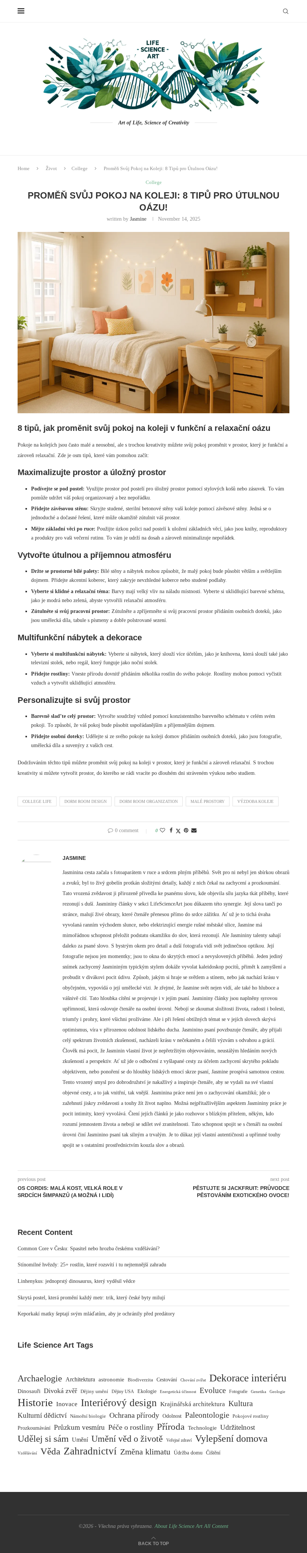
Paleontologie (207, 1415)
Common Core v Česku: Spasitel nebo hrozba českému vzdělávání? (88, 1248)
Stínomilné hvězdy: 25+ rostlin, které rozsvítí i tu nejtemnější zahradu (92, 1265)
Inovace (66, 1404)
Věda (50, 1451)
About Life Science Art (179, 1526)
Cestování (166, 1380)
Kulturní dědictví (42, 1415)
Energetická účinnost (178, 1391)
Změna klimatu (145, 1451)
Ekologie (146, 1391)
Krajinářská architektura (192, 1404)
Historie (35, 1402)
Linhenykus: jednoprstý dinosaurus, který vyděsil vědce (76, 1281)
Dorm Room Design (85, 801)
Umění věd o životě (127, 1439)
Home (24, 168)
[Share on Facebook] (171, 831)
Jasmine (138, 219)
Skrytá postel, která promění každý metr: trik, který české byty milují (91, 1297)
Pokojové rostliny (250, 1416)
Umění (80, 1439)
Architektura (80, 1379)
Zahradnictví (90, 1451)
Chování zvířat (193, 1380)
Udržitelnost (237, 1427)
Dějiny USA (123, 1391)
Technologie (202, 1428)
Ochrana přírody (134, 1415)
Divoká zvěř (60, 1391)
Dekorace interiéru (247, 1378)
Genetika (258, 1391)
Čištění (213, 1453)
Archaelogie (40, 1378)
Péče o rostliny (131, 1427)
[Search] (285, 11)
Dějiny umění (94, 1391)
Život (51, 168)
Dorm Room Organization (148, 801)
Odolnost (172, 1416)
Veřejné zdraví (179, 1440)
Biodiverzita (140, 1380)
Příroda (171, 1426)
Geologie (277, 1392)
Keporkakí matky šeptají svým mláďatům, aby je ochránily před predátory (96, 1314)
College (80, 168)
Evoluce (213, 1390)
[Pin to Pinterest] (186, 831)
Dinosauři (29, 1391)
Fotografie (238, 1391)
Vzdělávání (27, 1453)
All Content (216, 1526)
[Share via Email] (194, 831)
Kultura (240, 1403)
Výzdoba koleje (255, 801)
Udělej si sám (43, 1438)
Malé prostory (208, 801)
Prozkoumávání (34, 1428)
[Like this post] (162, 831)
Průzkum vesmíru (79, 1427)
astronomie (111, 1379)
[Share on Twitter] (178, 831)
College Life (37, 801)
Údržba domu (188, 1453)
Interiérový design (119, 1403)
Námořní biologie (88, 1416)
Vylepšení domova (231, 1438)
